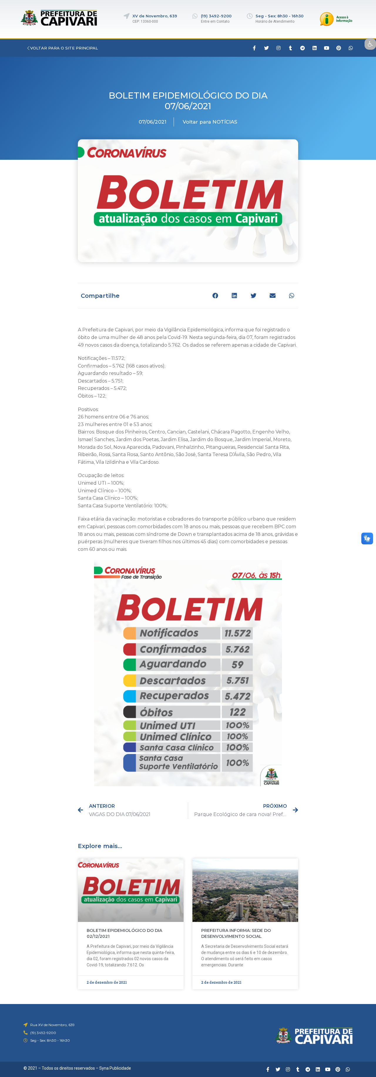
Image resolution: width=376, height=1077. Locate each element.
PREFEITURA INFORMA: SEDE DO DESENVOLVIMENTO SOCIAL (236, 933)
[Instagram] (278, 48)
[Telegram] (302, 48)
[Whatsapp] (350, 48)
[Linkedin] (314, 48)
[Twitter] (266, 48)
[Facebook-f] (254, 48)
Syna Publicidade (115, 1068)
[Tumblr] (290, 48)
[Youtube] (326, 48)
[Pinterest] (338, 48)
